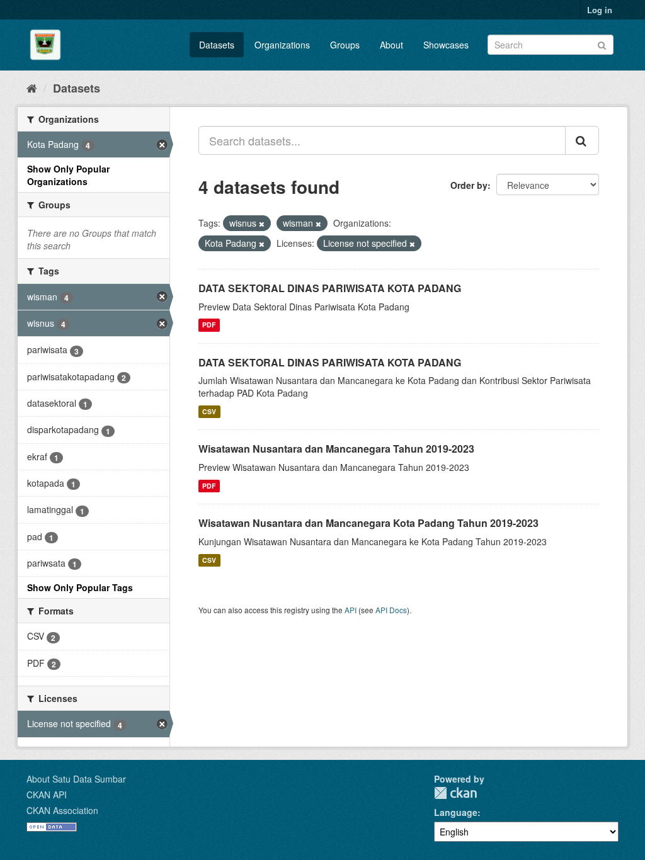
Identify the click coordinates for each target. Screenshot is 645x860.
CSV (209, 411)
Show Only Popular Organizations (68, 175)
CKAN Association (62, 810)
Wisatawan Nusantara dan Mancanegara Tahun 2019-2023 (336, 448)
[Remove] (262, 223)
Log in (599, 10)
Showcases (446, 44)
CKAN (455, 793)
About (391, 44)
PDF (208, 325)
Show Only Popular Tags (80, 587)
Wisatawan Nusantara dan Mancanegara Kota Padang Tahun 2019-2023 (368, 523)
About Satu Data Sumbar (76, 778)
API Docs (391, 609)
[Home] (31, 87)
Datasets (216, 44)
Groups (345, 44)
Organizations (282, 44)
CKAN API (46, 794)
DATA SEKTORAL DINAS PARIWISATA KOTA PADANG (329, 288)
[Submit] (601, 43)
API (351, 609)
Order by (469, 185)
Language (455, 812)
